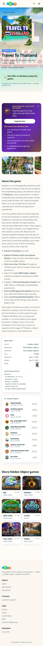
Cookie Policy (7, 616)
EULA (4, 619)
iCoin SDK (5, 632)
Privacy (4, 609)
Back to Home (9, 12)
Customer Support (9, 600)
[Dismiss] (38, 106)
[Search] (34, 4)
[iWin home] (11, 4)
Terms (4, 613)
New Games (6, 587)
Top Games (6, 590)
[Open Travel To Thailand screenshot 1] (17, 165)
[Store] (39, 4)
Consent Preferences (10, 622)
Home (4, 584)
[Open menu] (4, 4)
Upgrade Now (19, 121)
